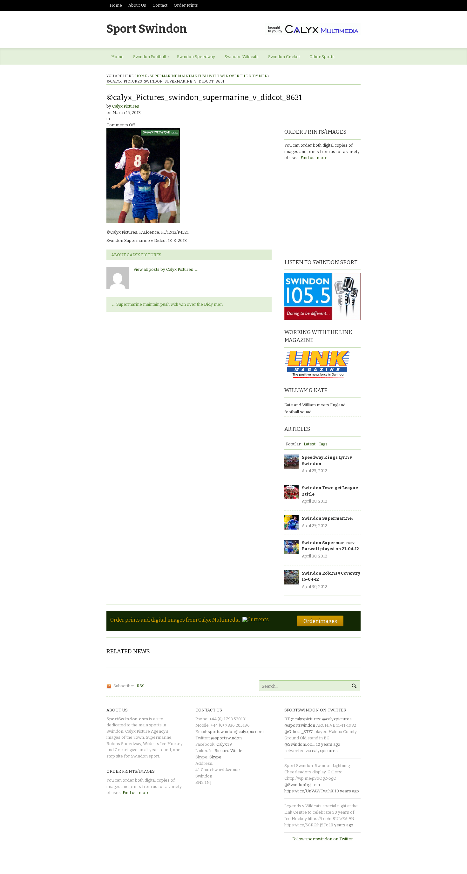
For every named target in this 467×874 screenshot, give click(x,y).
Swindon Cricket (284, 56)
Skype (215, 757)
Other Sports (322, 56)
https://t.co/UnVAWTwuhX (309, 791)
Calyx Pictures (125, 106)
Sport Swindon (146, 29)
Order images (320, 621)
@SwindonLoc (298, 744)
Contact (159, 5)
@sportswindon (226, 738)
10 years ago (328, 744)
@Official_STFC (299, 731)
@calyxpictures (305, 719)
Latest (309, 444)
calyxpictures (325, 750)
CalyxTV (224, 744)
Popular (293, 444)
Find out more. (314, 157)
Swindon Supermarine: (327, 518)
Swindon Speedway (196, 56)
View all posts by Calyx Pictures (165, 269)
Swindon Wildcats (242, 56)
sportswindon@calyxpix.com (236, 731)
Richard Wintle (228, 750)
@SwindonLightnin (302, 784)
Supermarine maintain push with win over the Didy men (208, 76)
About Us (137, 5)
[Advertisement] (324, 209)
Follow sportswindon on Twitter (322, 839)
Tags (323, 444)
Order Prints (186, 5)
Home (116, 5)
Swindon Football (147, 57)
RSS (141, 686)
